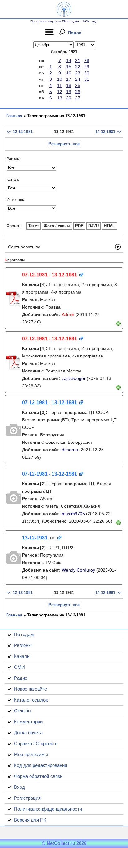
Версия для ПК (30, 819)
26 (77, 91)
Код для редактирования (40, 765)
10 (59, 79)
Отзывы (22, 710)
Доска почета (28, 732)
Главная (14, 115)
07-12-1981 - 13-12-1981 (49, 274)
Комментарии (28, 721)
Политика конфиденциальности (48, 809)
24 (77, 79)
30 (86, 72)
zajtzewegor (73, 378)
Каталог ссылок (31, 699)
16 (68, 72)
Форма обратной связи (38, 776)
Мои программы (31, 754)
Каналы (22, 656)
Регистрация (27, 798)
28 (86, 60)
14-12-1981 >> (108, 131)
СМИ (19, 667)
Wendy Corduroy (78, 570)
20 (68, 97)
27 (77, 97)
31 (86, 79)
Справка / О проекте (35, 743)
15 (68, 66)
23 (77, 72)
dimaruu (70, 449)
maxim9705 (73, 513)
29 (86, 66)
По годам (24, 634)
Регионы (23, 645)
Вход (19, 787)
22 (77, 66)
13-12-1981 (35, 537)
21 (77, 60)
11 (59, 85)
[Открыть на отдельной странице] (80, 275)
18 (68, 85)
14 (68, 60)
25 (77, 85)
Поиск (74, 32)
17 (68, 79)
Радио (20, 678)
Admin (68, 314)
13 (59, 97)
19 (68, 91)
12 (59, 91)
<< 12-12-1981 (20, 131)
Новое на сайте (30, 689)
